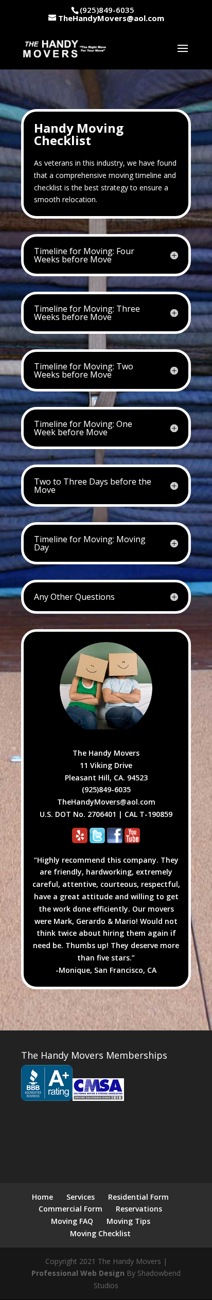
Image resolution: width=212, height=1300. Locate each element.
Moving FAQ (72, 1221)
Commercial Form (70, 1209)
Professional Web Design (78, 1273)
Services (80, 1197)
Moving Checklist (100, 1233)
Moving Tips (128, 1221)
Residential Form (138, 1197)
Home (42, 1197)
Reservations (139, 1209)
